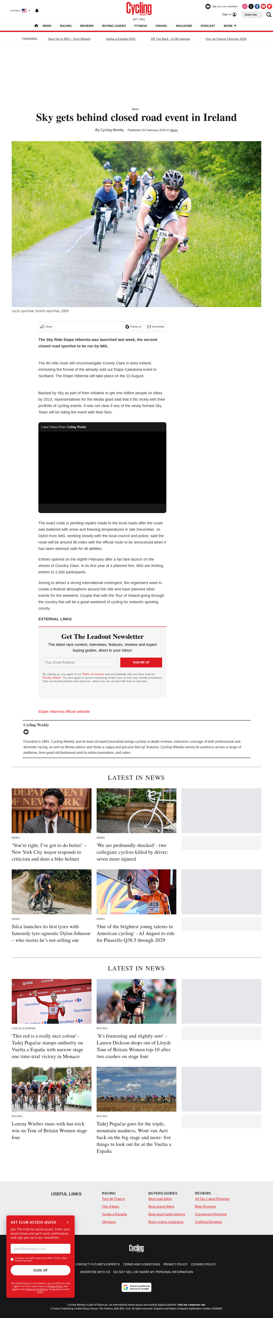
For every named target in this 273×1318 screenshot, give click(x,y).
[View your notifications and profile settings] (37, 10)
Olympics (109, 1222)
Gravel (161, 26)
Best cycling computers (165, 1222)
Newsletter (158, 326)
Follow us (135, 326)
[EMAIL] (27, 732)
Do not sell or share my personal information (153, 1272)
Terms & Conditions (37, 1289)
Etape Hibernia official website (64, 711)
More (229, 26)
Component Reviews (211, 1214)
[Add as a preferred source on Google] (136, 1287)
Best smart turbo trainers (166, 1214)
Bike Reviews (205, 1206)
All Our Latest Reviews (212, 1199)
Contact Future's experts (97, 1264)
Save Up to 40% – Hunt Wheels (69, 39)
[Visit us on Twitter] (251, 6)
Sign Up (40, 1270)
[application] (102, 468)
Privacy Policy (55, 1286)
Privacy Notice (52, 677)
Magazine (184, 26)
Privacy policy (175, 1264)
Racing (66, 26)
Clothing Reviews (208, 1222)
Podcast (208, 26)
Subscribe (251, 14)
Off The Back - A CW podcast (170, 39)
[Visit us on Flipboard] (269, 6)
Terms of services (93, 674)
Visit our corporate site (191, 1304)
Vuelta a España (114, 1214)
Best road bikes (160, 1199)
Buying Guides (114, 26)
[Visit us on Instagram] (244, 6)
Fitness (140, 26)
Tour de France (113, 1199)
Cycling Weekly (112, 130)
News (47, 26)
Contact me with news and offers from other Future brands (41, 1259)
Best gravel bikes (161, 1206)
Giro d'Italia (110, 1206)
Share (48, 326)
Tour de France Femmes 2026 (226, 39)
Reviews (87, 26)
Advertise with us (95, 1272)
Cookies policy (203, 1264)
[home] (36, 26)
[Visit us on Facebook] (257, 6)
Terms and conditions (141, 1264)
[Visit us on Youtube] (263, 6)
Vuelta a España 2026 (120, 39)
